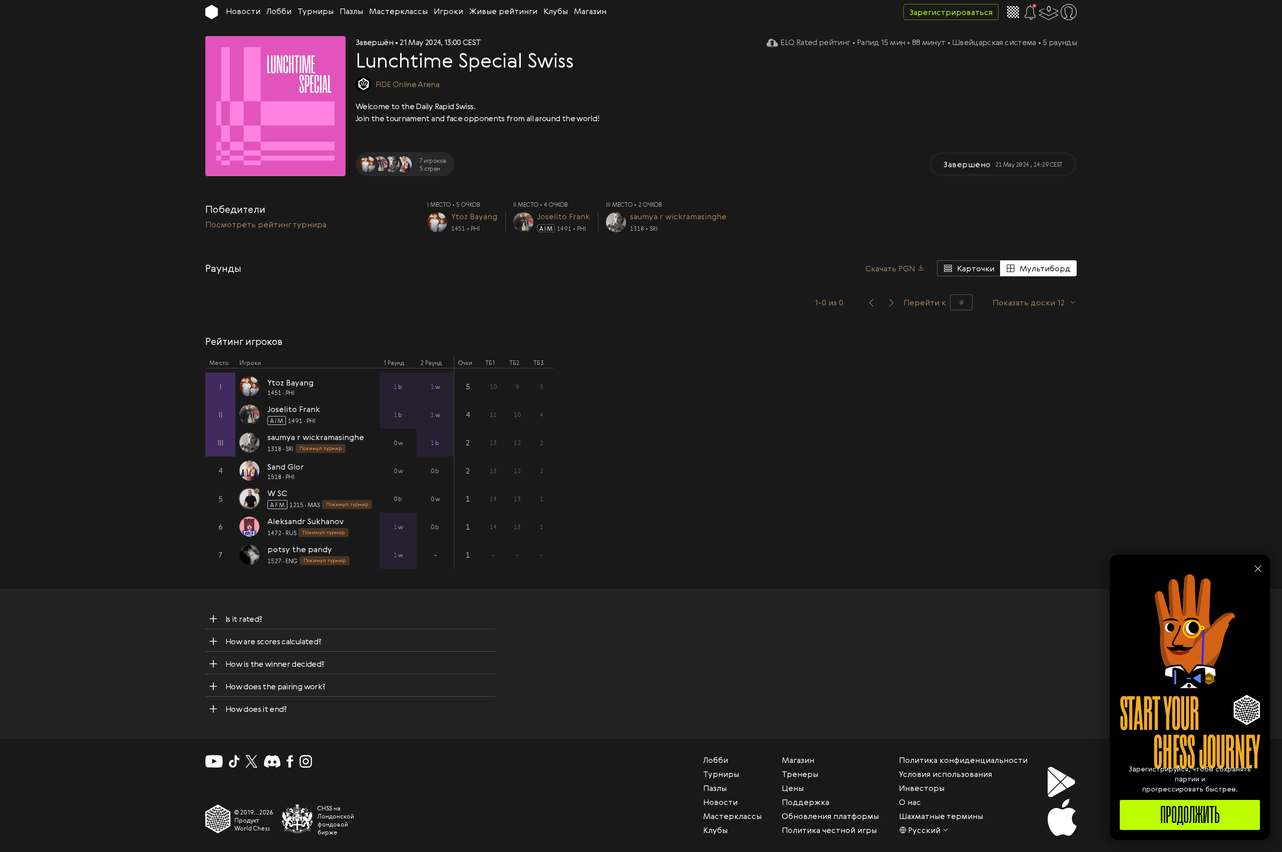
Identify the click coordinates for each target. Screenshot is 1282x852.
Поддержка (805, 801)
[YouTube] (214, 761)
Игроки (448, 11)
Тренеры (800, 773)
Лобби (278, 11)
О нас (910, 801)
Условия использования (945, 773)
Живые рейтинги (503, 11)
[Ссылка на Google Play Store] (1062, 782)
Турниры (315, 11)
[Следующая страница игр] (891, 302)
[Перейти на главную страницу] (211, 12)
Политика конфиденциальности (963, 759)
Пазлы (351, 11)
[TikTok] (234, 761)
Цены (793, 787)
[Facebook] (290, 761)
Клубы (555, 11)
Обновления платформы (830, 815)
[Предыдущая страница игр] (871, 302)
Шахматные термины (941, 815)
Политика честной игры (829, 829)
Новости (243, 11)
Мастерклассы (398, 11)
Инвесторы (921, 787)
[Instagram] (305, 761)
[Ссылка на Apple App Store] (1062, 817)
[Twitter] (251, 761)
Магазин (590, 11)
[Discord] (272, 761)
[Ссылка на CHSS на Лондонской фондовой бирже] (297, 819)
